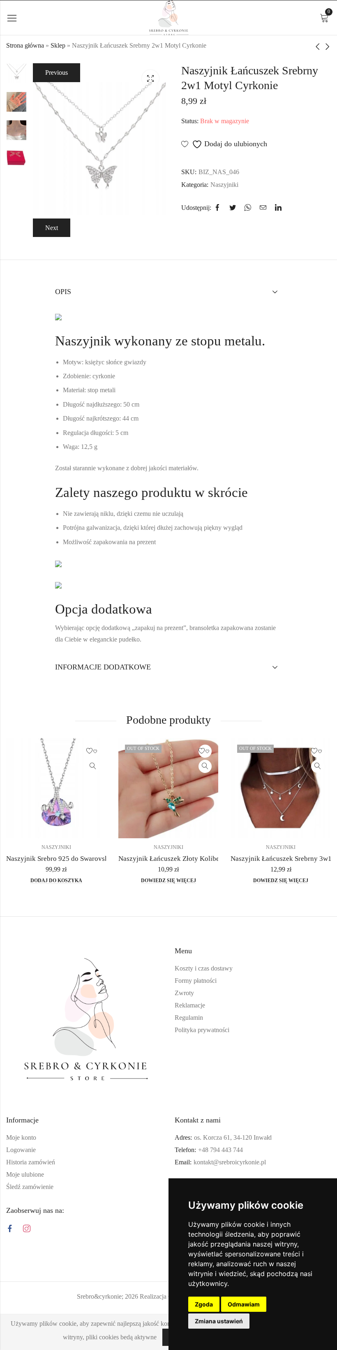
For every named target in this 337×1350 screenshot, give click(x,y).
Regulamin (189, 1017)
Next (51, 227)
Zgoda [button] (204, 1304)
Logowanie (21, 1149)
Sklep (58, 45)
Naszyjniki (224, 184)
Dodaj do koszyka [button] (295, 880)
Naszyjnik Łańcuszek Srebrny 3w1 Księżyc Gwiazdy (209, 858)
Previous (56, 72)
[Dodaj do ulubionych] (107, 751)
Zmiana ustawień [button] (219, 1321)
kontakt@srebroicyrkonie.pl (230, 1162)
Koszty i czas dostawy (204, 968)
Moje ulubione (25, 1174)
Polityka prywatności (202, 1029)
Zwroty (184, 992)
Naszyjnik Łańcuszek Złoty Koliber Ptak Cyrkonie (93, 858)
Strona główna (25, 45)
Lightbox (150, 78)
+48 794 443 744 (220, 1149)
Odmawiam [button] (244, 1304)
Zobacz (107, 766)
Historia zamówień (30, 1162)
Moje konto (21, 1137)
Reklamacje (190, 1005)
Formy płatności (196, 980)
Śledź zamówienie (29, 1186)
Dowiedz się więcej (70, 880)
